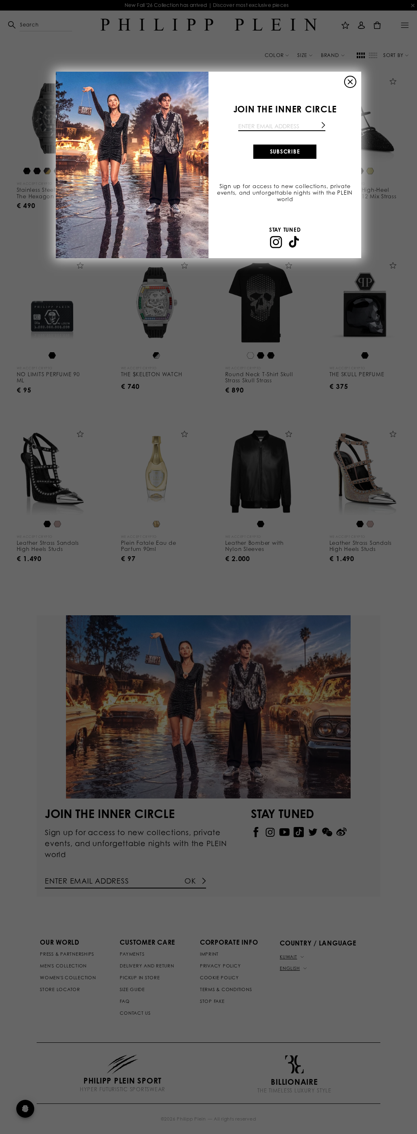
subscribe (285, 151)
